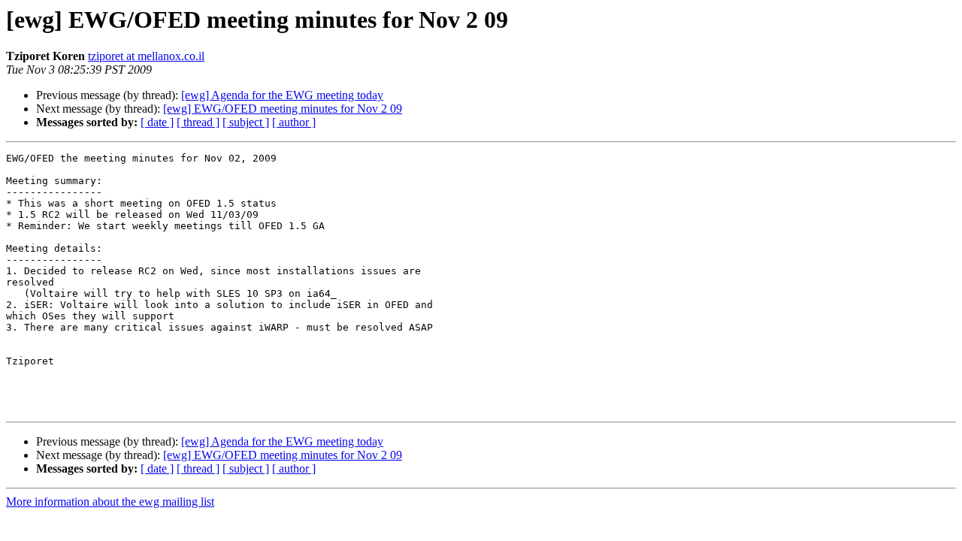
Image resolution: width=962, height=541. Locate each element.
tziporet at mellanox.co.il (146, 56)
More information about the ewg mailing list (110, 501)
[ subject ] (245, 122)
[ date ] (157, 122)
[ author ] (294, 122)
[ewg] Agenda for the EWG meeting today (282, 95)
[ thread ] (198, 122)
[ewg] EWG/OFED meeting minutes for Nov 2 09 (282, 108)
